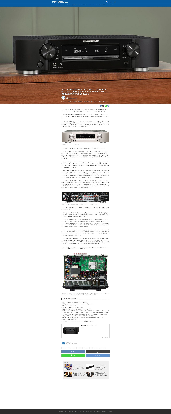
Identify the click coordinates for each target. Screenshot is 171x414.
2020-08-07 (68, 97)
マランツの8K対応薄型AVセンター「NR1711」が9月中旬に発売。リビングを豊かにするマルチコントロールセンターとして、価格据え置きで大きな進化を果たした (85, 91)
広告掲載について (89, 411)
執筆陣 (110, 411)
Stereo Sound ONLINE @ (71, 98)
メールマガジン (104, 411)
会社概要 (61, 411)
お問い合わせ (96, 411)
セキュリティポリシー (79, 411)
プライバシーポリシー (69, 411)
